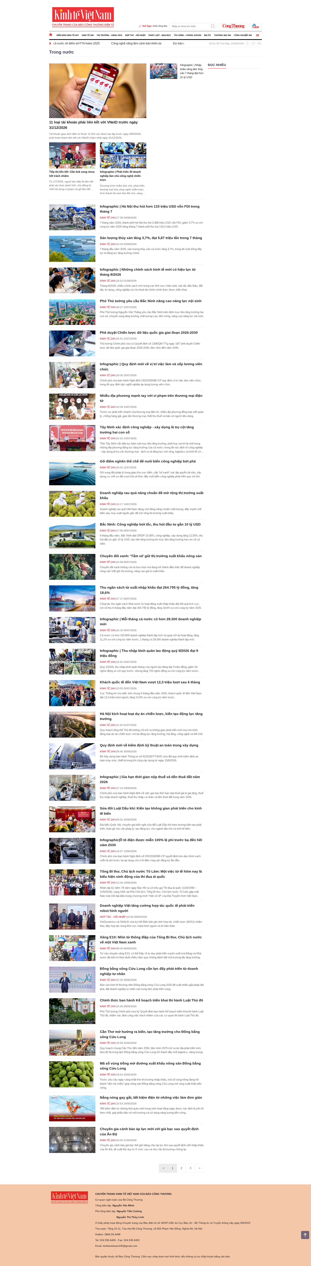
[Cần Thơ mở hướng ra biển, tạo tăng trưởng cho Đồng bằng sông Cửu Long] (72, 1043)
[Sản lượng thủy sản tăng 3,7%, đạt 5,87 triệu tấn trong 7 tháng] (72, 249)
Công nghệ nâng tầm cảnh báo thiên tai (82, 43)
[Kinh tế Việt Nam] (83, 16)
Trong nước (61, 52)
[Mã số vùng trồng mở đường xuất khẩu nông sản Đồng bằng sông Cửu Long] (72, 1074)
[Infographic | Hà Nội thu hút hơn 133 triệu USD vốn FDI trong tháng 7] (72, 217)
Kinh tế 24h (88, 35)
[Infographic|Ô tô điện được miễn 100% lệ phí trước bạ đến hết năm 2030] (72, 851)
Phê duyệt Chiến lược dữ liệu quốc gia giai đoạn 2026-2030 (149, 332)
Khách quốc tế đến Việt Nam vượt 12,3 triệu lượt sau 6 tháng (150, 682)
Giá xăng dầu (160, 26)
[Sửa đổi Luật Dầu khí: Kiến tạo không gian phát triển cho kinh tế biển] (72, 819)
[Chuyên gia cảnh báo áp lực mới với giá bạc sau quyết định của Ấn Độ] (72, 1140)
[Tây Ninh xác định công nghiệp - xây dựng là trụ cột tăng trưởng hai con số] (72, 438)
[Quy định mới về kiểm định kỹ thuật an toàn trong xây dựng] (72, 756)
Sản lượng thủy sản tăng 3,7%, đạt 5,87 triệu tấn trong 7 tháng (151, 238)
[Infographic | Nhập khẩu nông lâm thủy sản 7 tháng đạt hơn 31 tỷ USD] (163, 71)
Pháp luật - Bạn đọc (159, 35)
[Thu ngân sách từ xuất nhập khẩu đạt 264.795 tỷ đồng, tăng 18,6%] (72, 598)
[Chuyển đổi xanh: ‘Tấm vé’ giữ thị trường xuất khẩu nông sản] (72, 567)
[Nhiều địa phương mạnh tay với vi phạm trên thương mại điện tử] (72, 407)
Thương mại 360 (222, 35)
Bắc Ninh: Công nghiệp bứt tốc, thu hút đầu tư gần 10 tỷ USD (150, 524)
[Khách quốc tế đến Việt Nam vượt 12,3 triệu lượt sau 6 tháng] (72, 693)
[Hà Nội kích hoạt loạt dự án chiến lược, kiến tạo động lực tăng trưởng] (72, 725)
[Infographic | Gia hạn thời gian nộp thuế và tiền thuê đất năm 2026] (72, 788)
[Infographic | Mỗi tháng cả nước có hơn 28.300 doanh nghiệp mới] (72, 630)
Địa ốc (207, 35)
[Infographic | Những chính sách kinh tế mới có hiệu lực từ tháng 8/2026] (72, 280)
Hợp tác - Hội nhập (135, 35)
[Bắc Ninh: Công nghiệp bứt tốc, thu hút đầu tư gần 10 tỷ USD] (72, 535)
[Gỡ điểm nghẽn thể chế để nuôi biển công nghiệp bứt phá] (72, 472)
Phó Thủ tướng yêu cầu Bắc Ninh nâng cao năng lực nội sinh (151, 301)
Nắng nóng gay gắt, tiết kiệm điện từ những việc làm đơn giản (151, 1097)
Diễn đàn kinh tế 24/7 (68, 35)
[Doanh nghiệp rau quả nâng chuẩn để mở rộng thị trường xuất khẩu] (72, 504)
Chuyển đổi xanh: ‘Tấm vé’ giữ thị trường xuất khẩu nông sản (151, 556)
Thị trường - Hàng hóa (109, 35)
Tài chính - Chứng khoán (187, 35)
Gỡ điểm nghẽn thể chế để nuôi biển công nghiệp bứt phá (148, 461)
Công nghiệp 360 (243, 35)
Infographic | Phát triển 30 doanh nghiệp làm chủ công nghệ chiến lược (120, 175)
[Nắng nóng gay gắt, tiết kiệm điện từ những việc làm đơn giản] (72, 1108)
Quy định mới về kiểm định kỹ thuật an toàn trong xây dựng (149, 745)
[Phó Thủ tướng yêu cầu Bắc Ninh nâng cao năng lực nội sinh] (72, 312)
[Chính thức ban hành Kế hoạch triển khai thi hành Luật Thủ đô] (72, 1011)
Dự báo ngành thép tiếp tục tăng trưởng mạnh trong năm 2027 (158, 43)
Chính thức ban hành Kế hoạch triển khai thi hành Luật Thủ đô (151, 1000)
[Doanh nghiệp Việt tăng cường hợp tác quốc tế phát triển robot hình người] (72, 916)
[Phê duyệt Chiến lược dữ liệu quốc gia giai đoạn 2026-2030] (72, 344)
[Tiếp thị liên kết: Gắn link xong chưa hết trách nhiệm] (72, 155)
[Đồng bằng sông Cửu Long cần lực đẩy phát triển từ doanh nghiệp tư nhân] (72, 980)
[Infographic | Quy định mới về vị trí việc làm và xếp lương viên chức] (72, 375)
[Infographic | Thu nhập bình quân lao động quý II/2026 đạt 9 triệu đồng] (72, 662)
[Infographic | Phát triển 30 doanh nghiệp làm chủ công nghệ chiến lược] (123, 155)
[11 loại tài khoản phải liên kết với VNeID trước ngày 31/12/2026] (97, 90)
